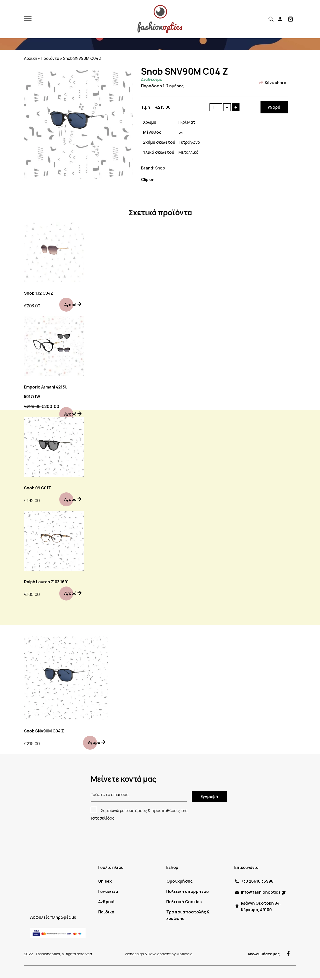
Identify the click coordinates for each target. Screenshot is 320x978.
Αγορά (274, 107)
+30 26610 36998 (257, 881)
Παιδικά (106, 912)
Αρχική (30, 58)
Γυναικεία (108, 891)
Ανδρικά (106, 901)
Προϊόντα (50, 58)
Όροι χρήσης (179, 881)
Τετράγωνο (189, 142)
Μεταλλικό (188, 152)
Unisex (105, 881)
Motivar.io (184, 953)
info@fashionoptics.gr (263, 892)
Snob (160, 168)
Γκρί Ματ (186, 122)
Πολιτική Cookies (184, 901)
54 (181, 132)
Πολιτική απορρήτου (187, 891)
